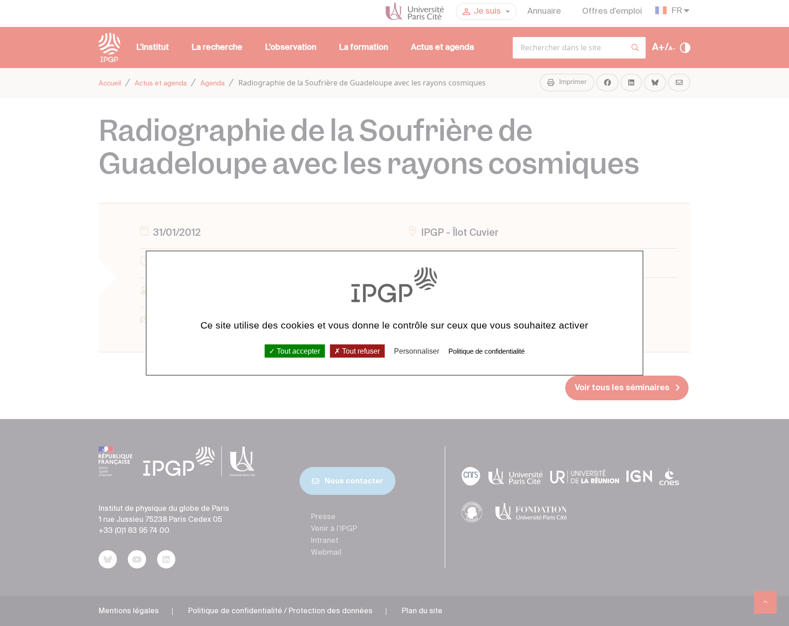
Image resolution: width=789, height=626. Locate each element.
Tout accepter (297, 351)
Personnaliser (416, 351)
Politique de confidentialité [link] (486, 351)
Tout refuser (360, 351)
